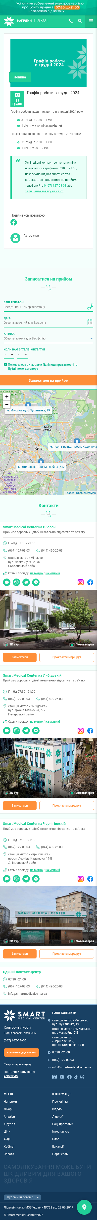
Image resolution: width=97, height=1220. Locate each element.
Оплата (9, 1154)
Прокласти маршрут (66, 657)
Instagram (80, 580)
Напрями (24, 20)
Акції (7, 1139)
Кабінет (9, 1146)
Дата (7, 318)
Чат (5, 580)
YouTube (62, 1076)
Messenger (36, 580)
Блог (55, 1139)
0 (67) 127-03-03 (55, 185)
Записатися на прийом (48, 380)
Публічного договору (23, 368)
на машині (53, 573)
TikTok (76, 1076)
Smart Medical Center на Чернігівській (34, 824)
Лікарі (43, 20)
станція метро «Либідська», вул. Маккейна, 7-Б (71, 1030)
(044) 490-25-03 (52, 550)
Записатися (20, 657)
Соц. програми (62, 1124)
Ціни (7, 1131)
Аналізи (9, 1116)
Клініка (9, 333)
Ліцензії (57, 1116)
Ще (87, 20)
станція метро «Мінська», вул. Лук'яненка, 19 (70, 1022)
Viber (16, 580)
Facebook (90, 580)
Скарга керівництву (18, 1064)
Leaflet (69, 493)
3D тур (14, 644)
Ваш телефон (14, 302)
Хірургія (9, 1124)
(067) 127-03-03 (71, 20)
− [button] (6, 404)
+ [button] (6, 397)
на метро (36, 573)
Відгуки (57, 1109)
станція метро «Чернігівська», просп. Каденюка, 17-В (68, 1041)
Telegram (26, 580)
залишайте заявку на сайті (44, 191)
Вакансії (58, 1146)
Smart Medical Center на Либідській (32, 675)
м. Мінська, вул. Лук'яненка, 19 (28, 410)
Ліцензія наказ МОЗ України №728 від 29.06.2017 (38, 1207)
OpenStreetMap (86, 493)
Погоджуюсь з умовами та (43, 366)
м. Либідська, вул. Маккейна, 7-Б (41, 467)
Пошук (80, 20)
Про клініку (60, 1101)
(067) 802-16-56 (15, 1040)
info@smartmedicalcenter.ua (27, 993)
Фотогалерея (85, 644)
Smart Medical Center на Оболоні (29, 527)
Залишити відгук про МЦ (21, 1052)
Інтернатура (60, 1131)
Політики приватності (58, 364)
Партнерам (60, 1154)
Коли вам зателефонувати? (9, 349)
